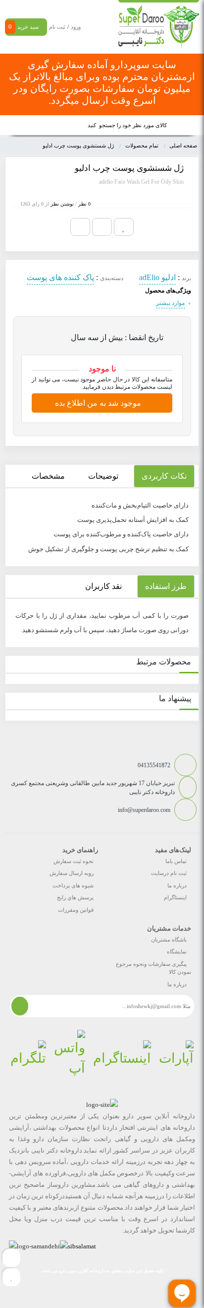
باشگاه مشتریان (169, 940)
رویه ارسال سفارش (72, 873)
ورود (76, 27)
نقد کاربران (103, 586)
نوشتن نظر (62, 204)
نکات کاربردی (164, 476)
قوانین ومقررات (76, 910)
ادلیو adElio (157, 277)
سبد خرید (23, 26)
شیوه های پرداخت (73, 885)
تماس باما (176, 861)
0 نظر (84, 204)
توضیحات (103, 476)
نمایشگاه (177, 951)
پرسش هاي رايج (75, 897)
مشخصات (48, 476)
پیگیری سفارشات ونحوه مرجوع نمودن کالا (153, 968)
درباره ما (177, 885)
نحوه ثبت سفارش (73, 861)
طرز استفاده (166, 586)
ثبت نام (57, 27)
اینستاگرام (175, 897)
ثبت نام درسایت (169, 873)
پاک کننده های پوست (60, 277)
